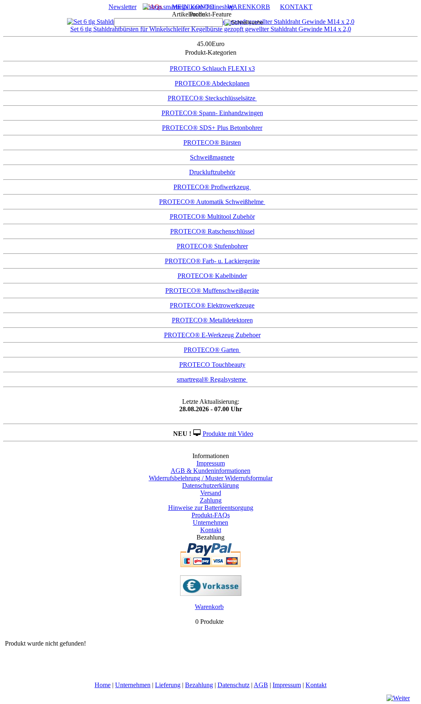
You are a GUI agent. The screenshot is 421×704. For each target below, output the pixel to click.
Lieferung (167, 684)
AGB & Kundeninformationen (210, 470)
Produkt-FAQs (211, 515)
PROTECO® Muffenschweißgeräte (212, 290)
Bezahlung (199, 684)
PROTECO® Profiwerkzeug (212, 186)
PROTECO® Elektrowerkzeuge (212, 305)
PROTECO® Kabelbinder (212, 275)
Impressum (211, 463)
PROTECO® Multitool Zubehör (212, 216)
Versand (210, 492)
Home (103, 684)
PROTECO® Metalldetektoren (212, 320)
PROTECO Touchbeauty (212, 364)
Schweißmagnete (212, 157)
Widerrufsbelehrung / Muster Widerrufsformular (211, 478)
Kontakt (210, 529)
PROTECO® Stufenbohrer (212, 246)
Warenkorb (209, 606)
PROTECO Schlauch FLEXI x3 (212, 68)
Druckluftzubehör (212, 172)
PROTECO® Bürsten (212, 142)
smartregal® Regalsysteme (212, 379)
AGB (261, 684)
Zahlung (211, 500)
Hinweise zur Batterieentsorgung (210, 507)
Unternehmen (210, 522)
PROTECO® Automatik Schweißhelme (212, 201)
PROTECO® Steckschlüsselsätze (212, 98)
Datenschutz (233, 684)
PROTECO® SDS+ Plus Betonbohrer (212, 127)
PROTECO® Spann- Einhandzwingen (212, 112)
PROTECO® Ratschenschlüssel (212, 231)
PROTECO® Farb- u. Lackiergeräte (212, 260)
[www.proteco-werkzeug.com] (188, 6)
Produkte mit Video (228, 433)
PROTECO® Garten (212, 349)
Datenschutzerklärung (210, 485)
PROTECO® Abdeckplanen (212, 83)
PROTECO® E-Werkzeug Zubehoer (212, 334)
